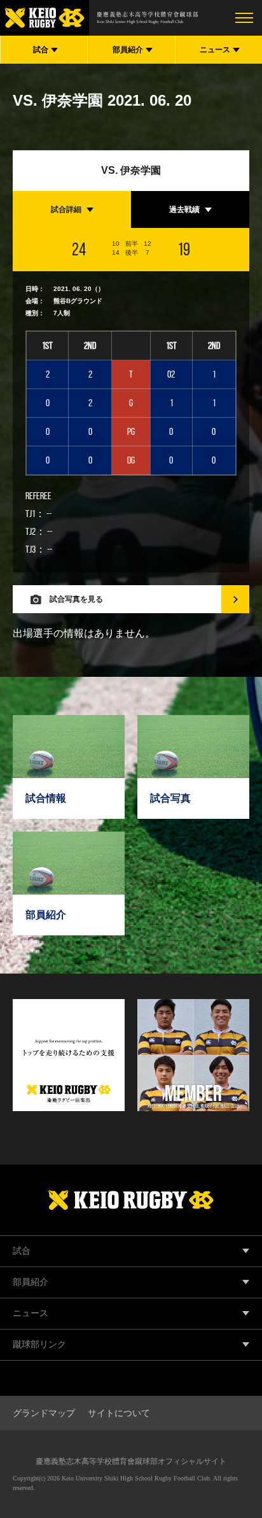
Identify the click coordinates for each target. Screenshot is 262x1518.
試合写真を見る (76, 599)
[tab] (72, 209)
